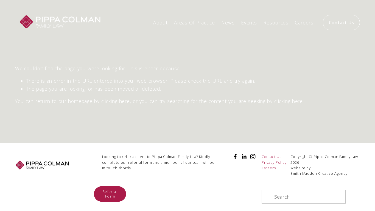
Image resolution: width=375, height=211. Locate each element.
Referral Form (109, 193)
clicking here (115, 101)
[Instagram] (253, 156)
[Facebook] (235, 156)
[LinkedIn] (244, 156)
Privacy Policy (274, 162)
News (228, 22)
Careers (304, 22)
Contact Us (341, 23)
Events (249, 22)
